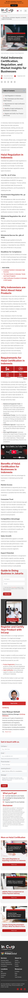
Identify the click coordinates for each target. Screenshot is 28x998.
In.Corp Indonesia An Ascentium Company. (11, 983)
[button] (19, 10)
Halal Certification (5, 53)
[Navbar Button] (25, 10)
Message (3, 775)
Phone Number (5, 761)
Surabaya (3, 975)
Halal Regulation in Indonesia (12, 95)
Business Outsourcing (6, 964)
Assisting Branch (5, 768)
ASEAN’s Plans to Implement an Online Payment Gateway (13, 892)
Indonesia (12, 53)
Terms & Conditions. (16, 985)
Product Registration (19, 53)
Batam (2, 977)
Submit (4, 785)
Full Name (4, 746)
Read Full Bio (14, 703)
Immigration (4, 966)
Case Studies (18, 977)
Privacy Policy (13, 587)
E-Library (17, 971)
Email (2, 753)
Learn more (14, 5)
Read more (8, 731)
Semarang (3, 973)
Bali (2, 971)
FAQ (16, 975)
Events (16, 964)
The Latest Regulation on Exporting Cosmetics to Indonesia (13, 859)
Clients (16, 960)
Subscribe (7, 594)
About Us (17, 962)
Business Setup (5, 960)
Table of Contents (9, 90)
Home (2, 16)
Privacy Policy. (8, 985)
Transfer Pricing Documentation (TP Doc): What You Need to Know (13, 925)
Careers (17, 966)
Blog (6, 16)
